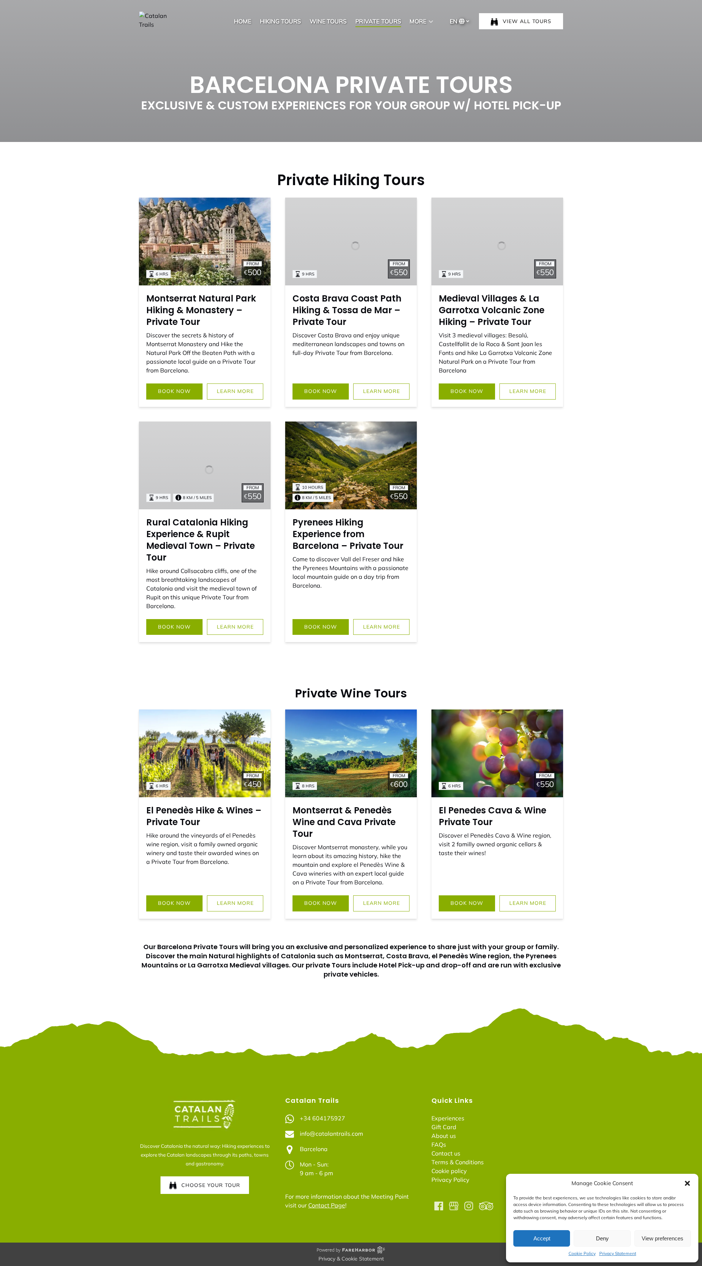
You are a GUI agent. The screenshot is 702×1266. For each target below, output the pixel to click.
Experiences (447, 1118)
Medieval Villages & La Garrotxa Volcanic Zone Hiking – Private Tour (491, 310)
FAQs (438, 1144)
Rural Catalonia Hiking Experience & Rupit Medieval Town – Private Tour (200, 539)
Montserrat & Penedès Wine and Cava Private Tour (344, 822)
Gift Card (443, 1127)
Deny (602, 1238)
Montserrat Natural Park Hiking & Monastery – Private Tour (201, 310)
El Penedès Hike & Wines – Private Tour (203, 816)
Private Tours (378, 21)
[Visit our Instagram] (468, 1206)
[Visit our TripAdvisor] (486, 1206)
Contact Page (326, 1205)
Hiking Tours (280, 21)
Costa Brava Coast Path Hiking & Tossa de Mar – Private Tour (346, 310)
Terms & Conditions (457, 1162)
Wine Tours (328, 21)
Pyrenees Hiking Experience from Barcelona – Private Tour (347, 534)
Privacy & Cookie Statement (351, 1258)
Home (242, 21)
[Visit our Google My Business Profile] (453, 1206)
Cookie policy (449, 1171)
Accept (541, 1238)
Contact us (445, 1153)
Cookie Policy (582, 1253)
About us (443, 1135)
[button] (687, 1183)
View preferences (662, 1238)
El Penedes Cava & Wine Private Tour (492, 816)
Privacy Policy (450, 1179)
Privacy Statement (617, 1253)
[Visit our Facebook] (438, 1206)
